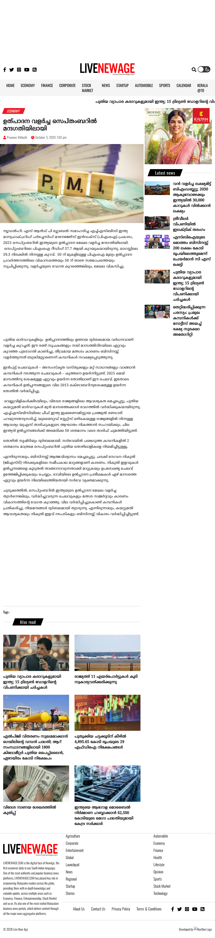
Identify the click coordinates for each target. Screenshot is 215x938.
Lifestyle (158, 864)
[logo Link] (107, 72)
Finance (158, 850)
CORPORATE (67, 85)
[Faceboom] (4, 69)
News (69, 871)
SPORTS (164, 85)
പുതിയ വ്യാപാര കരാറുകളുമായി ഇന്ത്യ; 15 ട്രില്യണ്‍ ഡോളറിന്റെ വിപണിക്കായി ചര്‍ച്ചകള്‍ (32, 682)
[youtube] (194, 908)
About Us (79, 908)
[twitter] (179, 908)
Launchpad (72, 864)
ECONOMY (28, 85)
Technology (160, 893)
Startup (70, 886)
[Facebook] (172, 908)
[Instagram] (19, 69)
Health (157, 857)
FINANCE (47, 85)
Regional (71, 878)
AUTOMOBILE (144, 85)
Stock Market (161, 886)
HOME (10, 85)
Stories (70, 893)
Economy (159, 843)
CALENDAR (184, 85)
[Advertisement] (107, 29)
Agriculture (73, 835)
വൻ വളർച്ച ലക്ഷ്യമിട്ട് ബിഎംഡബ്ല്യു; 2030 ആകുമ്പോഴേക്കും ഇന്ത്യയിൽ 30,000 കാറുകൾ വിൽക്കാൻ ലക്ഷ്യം (192, 198)
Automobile (160, 835)
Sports (157, 878)
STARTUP (122, 85)
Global (70, 857)
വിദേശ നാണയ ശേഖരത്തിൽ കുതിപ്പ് (29, 810)
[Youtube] (26, 69)
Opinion (158, 871)
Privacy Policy (121, 908)
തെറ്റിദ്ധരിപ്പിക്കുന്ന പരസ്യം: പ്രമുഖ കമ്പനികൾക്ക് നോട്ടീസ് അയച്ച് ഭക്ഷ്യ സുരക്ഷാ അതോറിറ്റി (189, 321)
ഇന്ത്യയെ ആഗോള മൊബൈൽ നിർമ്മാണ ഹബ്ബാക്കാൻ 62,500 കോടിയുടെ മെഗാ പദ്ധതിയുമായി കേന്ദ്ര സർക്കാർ (104, 815)
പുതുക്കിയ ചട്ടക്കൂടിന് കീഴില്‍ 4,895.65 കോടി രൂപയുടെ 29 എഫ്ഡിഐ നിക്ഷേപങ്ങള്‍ (100, 742)
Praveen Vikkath (17, 137)
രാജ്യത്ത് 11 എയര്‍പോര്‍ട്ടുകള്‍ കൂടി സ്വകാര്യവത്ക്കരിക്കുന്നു (106, 679)
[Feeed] (35, 69)
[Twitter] (11, 69)
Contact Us (98, 908)
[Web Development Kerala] (203, 929)
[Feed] (203, 908)
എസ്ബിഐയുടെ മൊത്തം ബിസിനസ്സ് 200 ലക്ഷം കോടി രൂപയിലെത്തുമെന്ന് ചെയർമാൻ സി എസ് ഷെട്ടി (192, 251)
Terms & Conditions (149, 908)
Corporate (72, 843)
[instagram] (187, 908)
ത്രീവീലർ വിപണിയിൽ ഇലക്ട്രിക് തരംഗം (189, 224)
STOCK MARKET (87, 88)
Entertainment (75, 850)
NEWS (106, 85)
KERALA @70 (202, 88)
